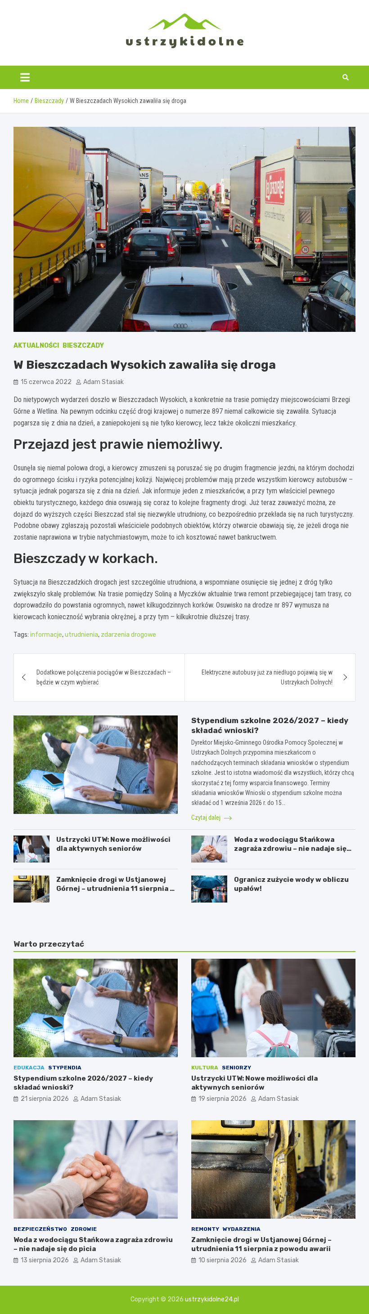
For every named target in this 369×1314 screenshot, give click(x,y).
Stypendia (64, 1067)
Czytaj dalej (206, 817)
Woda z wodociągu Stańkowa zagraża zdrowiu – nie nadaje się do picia (290, 848)
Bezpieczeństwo (40, 1229)
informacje (46, 635)
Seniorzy (236, 1067)
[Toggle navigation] (25, 77)
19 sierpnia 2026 (222, 1099)
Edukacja (29, 1067)
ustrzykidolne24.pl (212, 1299)
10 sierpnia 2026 (222, 1260)
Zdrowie (84, 1229)
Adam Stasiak (103, 382)
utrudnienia (81, 635)
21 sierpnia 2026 (45, 1099)
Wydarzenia (242, 1229)
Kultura (204, 1067)
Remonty (205, 1229)
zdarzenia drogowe (128, 635)
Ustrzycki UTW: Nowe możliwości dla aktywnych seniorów (113, 844)
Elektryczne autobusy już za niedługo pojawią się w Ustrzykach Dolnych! (267, 677)
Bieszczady (83, 345)
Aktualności (36, 345)
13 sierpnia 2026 (45, 1260)
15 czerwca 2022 (46, 382)
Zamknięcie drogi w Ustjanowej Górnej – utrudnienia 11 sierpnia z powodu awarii (115, 888)
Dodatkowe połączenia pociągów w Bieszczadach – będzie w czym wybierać (103, 677)
